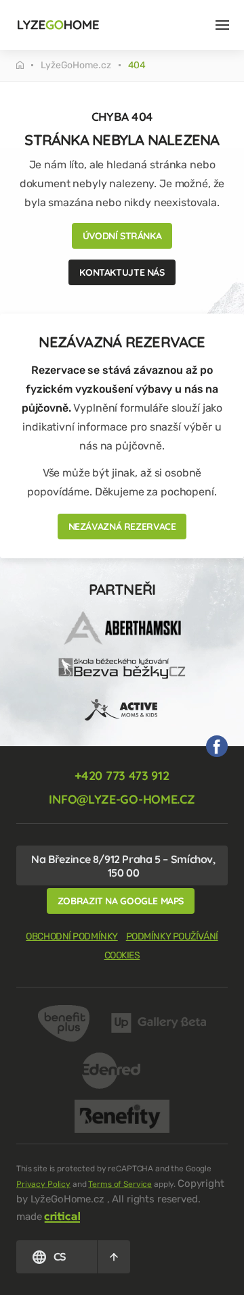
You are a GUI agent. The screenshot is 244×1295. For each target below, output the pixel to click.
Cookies (122, 955)
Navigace (222, 25)
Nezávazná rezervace (122, 526)
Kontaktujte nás (121, 272)
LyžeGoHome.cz (76, 65)
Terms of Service (120, 1184)
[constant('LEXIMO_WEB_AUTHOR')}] (62, 1216)
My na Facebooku (217, 746)
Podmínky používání (172, 936)
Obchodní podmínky (71, 936)
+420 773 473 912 (122, 775)
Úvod (28, 65)
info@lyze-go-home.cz (122, 799)
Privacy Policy (43, 1184)
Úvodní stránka (122, 236)
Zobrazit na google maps (121, 901)
